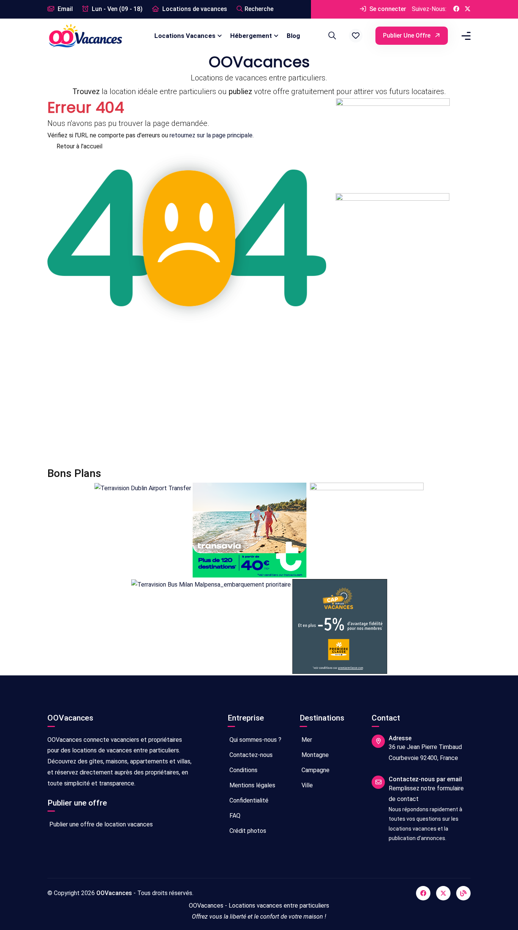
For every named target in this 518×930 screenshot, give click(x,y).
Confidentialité (248, 800)
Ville (306, 785)
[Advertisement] (259, 396)
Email (64, 9)
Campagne (315, 770)
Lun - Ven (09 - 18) (116, 9)
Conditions (242, 770)
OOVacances (114, 893)
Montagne (314, 754)
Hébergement (251, 35)
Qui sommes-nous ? (254, 739)
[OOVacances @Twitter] (468, 9)
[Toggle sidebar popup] (465, 35)
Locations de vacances (194, 9)
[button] (356, 35)
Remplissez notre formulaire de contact (426, 794)
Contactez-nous (250, 754)
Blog (293, 35)
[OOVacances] (85, 35)
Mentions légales (251, 785)
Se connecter (387, 9)
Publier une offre (407, 35)
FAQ (234, 815)
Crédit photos (247, 830)
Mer (306, 739)
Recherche (259, 9)
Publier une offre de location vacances (100, 824)
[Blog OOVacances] (463, 893)
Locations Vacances (184, 35)
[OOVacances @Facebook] (456, 9)
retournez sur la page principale (211, 135)
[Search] (331, 35)
